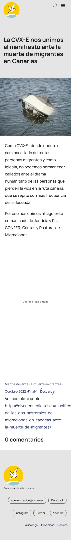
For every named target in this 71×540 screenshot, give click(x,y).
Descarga (47, 391)
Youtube (58, 513)
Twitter (40, 513)
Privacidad (47, 525)
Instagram (22, 513)
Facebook (57, 500)
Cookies (62, 525)
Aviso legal (31, 525)
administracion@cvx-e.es (27, 500)
